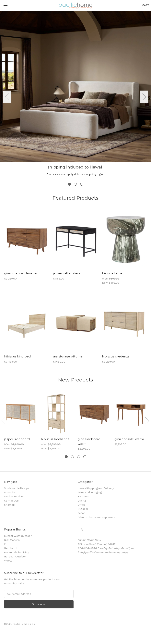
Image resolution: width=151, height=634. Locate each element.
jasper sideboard (17, 439)
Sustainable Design (16, 488)
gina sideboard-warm (20, 273)
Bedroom (83, 496)
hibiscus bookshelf (55, 439)
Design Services (14, 496)
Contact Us (11, 500)
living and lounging (90, 492)
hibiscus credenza (116, 356)
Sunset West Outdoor (18, 536)
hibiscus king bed (17, 356)
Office (81, 504)
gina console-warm (129, 439)
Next (144, 97)
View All (8, 560)
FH (5, 544)
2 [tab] (75, 184)
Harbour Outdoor (15, 556)
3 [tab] (81, 184)
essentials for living (16, 552)
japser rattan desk (67, 273)
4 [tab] (84, 456)
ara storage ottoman (69, 356)
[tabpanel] (75, 96)
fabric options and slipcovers (96, 517)
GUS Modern (12, 540)
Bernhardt (10, 548)
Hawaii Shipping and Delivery (96, 488)
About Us (10, 492)
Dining (82, 500)
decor (81, 513)
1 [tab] (69, 184)
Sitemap (9, 504)
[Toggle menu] (5, 5)
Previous (7, 97)
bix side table (112, 273)
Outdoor (83, 509)
